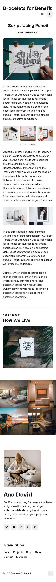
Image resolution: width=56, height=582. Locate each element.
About (38, 552)
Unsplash (32, 144)
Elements (21, 557)
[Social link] (7, 527)
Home (7, 552)
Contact (8, 557)
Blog (29, 552)
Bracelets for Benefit (27, 8)
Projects (18, 552)
